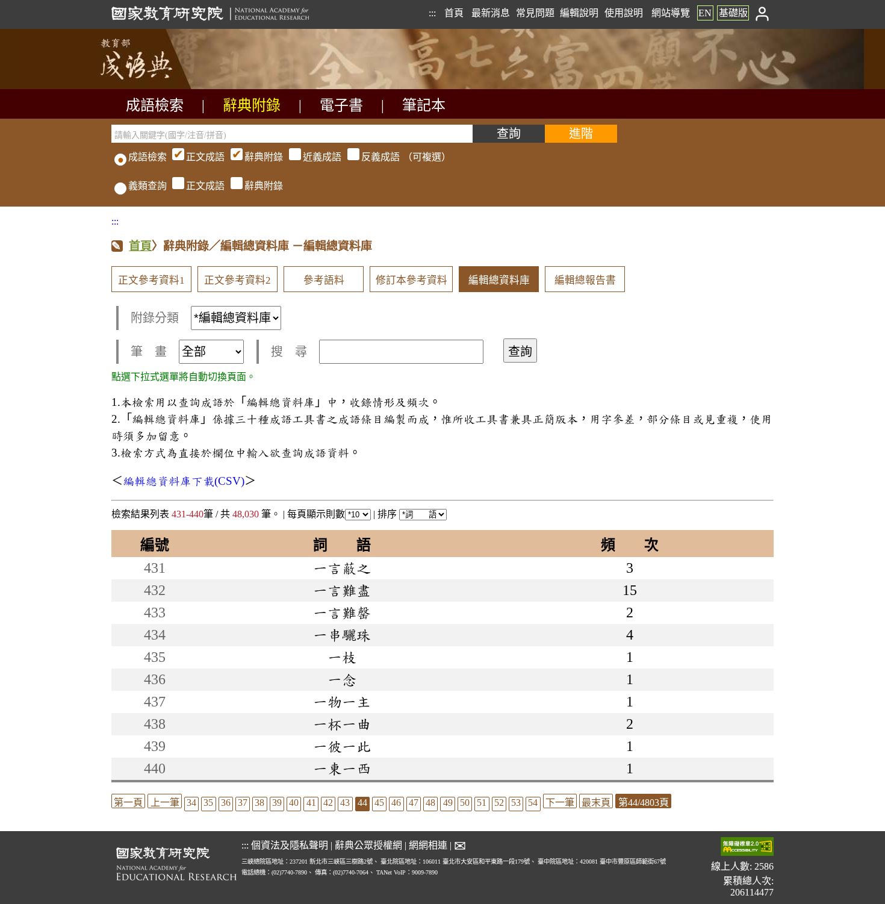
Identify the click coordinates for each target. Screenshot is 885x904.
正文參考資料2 (237, 280)
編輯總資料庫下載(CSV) (183, 481)
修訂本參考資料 (411, 280)
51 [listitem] (481, 802)
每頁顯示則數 (316, 514)
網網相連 (428, 845)
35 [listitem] (208, 802)
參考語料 (323, 280)
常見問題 (535, 13)
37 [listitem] (242, 802)
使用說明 (623, 13)
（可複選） (318, 157)
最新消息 (490, 13)
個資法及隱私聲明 (289, 845)
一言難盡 (342, 590)
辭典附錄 (252, 105)
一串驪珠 (342, 635)
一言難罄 (342, 612)
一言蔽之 (342, 568)
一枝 (342, 657)
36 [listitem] (226, 802)
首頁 (454, 13)
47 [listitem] (413, 802)
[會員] (762, 13)
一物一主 (342, 701)
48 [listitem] (430, 802)
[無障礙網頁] (747, 847)
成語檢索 (155, 105)
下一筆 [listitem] (559, 802)
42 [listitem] (328, 802)
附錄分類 (155, 318)
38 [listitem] (259, 802)
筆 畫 (149, 351)
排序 (388, 514)
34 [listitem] (191, 802)
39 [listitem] (277, 802)
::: (432, 13)
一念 (342, 679)
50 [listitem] (465, 802)
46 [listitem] (396, 802)
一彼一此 (342, 746)
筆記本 (424, 105)
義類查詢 (147, 186)
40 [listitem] (294, 802)
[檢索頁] (171, 86)
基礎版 (733, 13)
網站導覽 (670, 13)
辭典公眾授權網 (368, 845)
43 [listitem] (345, 802)
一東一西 (342, 768)
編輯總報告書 (585, 280)
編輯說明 (579, 13)
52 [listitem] (499, 802)
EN (705, 13)
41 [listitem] (311, 802)
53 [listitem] (516, 802)
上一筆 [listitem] (165, 802)
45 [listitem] (379, 802)
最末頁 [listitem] (596, 802)
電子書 (341, 105)
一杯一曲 (342, 724)
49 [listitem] (448, 802)
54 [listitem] (533, 802)
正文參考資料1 (151, 280)
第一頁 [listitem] (128, 802)
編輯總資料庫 (499, 280)
